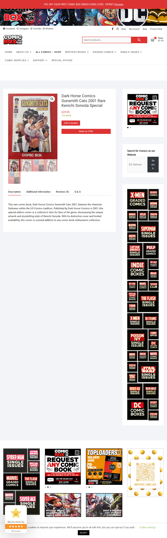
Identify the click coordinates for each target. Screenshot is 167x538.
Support (39, 60)
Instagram (24, 28)
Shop (123, 29)
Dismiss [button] (118, 4)
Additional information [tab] (38, 191)
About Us (22, 52)
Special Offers (62, 60)
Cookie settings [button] (147, 527)
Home (8, 52)
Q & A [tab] (78, 191)
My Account (134, 29)
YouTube (37, 28)
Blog (145, 29)
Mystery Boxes (75, 52)
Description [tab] (14, 191)
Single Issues (130, 52)
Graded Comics (103, 52)
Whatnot (49, 28)
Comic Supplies (15, 60)
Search (139, 40)
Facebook (10, 28)
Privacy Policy (156, 29)
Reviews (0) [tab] (62, 191)
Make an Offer (86, 131)
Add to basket (71, 123)
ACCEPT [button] (83, 532)
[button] (52, 99)
